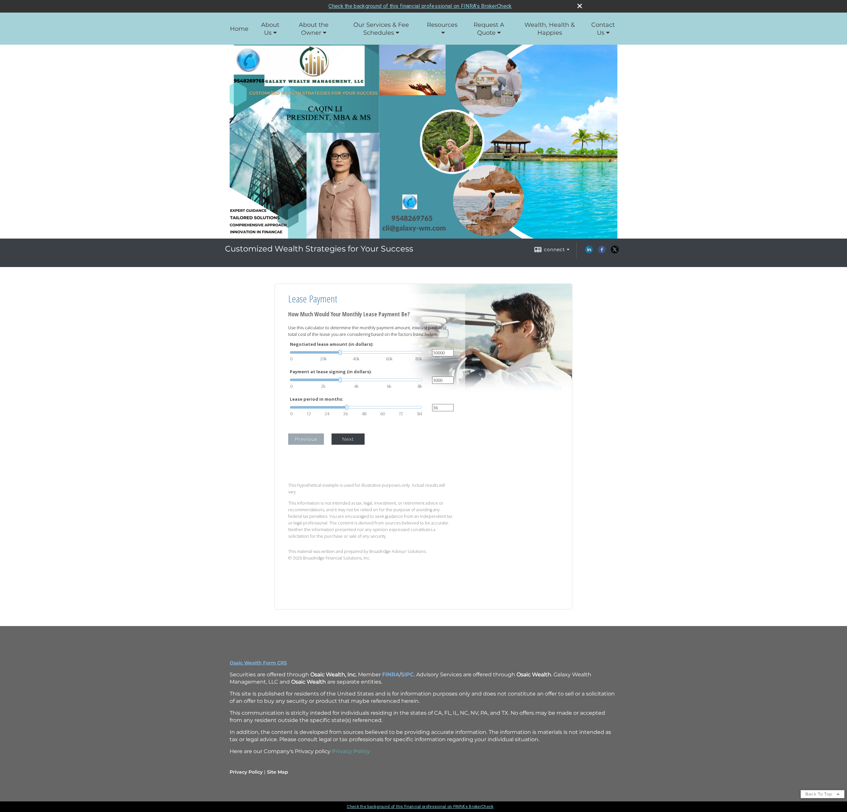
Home (239, 28)
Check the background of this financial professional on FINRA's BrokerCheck (420, 6)
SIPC (407, 674)
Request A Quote (488, 28)
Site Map (277, 772)
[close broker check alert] (579, 6)
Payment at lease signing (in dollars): (331, 372)
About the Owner (314, 28)
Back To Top (819, 793)
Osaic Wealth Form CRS (258, 663)
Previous (306, 439)
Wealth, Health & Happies (549, 28)
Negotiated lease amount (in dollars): (332, 344)
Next (348, 439)
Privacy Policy (246, 772)
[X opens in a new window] (615, 252)
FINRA (390, 674)
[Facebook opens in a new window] (602, 252)
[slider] (356, 352)
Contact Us (603, 28)
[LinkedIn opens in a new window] (589, 252)
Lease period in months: (316, 399)
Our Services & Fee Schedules (381, 28)
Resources (442, 24)
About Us (270, 28)
